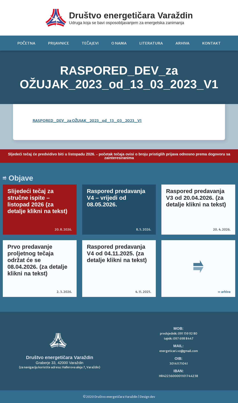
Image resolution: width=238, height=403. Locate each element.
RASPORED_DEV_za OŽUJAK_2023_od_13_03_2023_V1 (87, 120)
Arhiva (182, 43)
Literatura (151, 43)
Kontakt (211, 43)
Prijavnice (58, 43)
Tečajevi (90, 43)
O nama (119, 43)
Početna (26, 43)
